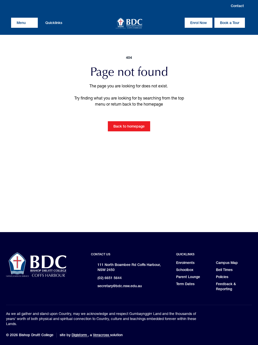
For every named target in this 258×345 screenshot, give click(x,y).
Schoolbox (185, 269)
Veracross (101, 335)
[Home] (129, 23)
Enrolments (185, 262)
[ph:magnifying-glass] (178, 23)
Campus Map (227, 262)
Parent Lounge (188, 277)
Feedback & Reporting (226, 286)
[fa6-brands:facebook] (24, 6)
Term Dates (185, 284)
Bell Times (224, 269)
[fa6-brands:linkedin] (34, 6)
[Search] (178, 23)
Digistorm (80, 335)
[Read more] (15, 6)
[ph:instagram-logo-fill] (15, 6)
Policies (222, 277)
